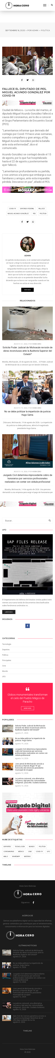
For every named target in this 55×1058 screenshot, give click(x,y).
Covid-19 (12, 208)
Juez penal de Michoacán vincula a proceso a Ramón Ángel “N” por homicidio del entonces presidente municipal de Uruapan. (27, 992)
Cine (4, 666)
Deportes (6, 650)
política (43, 213)
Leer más (9, 612)
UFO (4, 677)
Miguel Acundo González (18, 213)
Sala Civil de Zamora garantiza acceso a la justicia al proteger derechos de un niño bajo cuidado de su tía (29, 1018)
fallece (41, 208)
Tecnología (6, 644)
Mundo (32, 846)
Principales (6, 660)
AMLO (6, 856)
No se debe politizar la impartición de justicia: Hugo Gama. (27, 413)
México (21, 851)
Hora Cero (36, 344)
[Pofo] (17, 5)
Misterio (27, 856)
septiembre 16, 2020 (15, 30)
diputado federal (27, 208)
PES (34, 213)
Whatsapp (16, 856)
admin (35, 30)
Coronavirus (9, 851)
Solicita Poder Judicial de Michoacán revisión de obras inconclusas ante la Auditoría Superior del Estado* (28, 351)
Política (45, 30)
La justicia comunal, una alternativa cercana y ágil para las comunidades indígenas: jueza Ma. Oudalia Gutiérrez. (29, 1005)
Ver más (27, 290)
